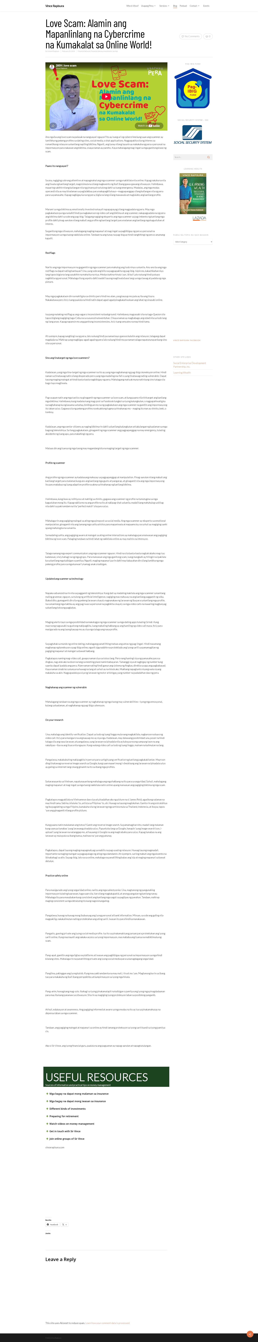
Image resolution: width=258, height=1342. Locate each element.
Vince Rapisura (54, 5)
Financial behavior (84, 51)
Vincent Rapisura (53, 51)
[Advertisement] (106, 1183)
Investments (107, 51)
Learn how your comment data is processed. (107, 1322)
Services (163, 6)
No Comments (192, 36)
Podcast (183, 6)
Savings (115, 51)
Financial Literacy (97, 51)
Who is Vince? (132, 6)
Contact (193, 6)
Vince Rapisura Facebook (187, 340)
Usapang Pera (147, 6)
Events (206, 6)
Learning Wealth (182, 372)
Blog (175, 6)
